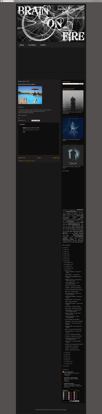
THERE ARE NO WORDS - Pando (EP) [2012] (73, 297)
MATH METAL (76, 226)
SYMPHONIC (69, 240)
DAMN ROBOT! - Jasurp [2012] (72, 274)
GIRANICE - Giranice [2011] (71, 348)
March (67, 359)
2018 (65, 249)
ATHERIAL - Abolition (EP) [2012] (73, 287)
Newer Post (21, 158)
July (66, 352)
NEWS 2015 (65, 229)
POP (76, 229)
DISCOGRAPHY (68, 217)
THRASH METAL (66, 242)
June (66, 354)
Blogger (64, 409)
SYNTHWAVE (80, 240)
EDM (74, 219)
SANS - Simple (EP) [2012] (71, 301)
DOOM (81, 217)
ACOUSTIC (66, 210)
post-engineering (68, 371)
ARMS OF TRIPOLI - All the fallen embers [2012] (73, 314)
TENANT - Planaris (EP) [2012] (72, 349)
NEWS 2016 (69, 229)
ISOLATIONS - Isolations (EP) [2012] (73, 308)
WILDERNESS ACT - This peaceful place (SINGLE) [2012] (73, 311)
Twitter (43, 45)
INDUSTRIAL (65, 224)
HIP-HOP (76, 222)
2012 (65, 260)
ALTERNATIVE (73, 210)
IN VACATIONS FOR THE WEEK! (72, 319)
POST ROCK (78, 233)
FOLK (78, 221)
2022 (65, 247)
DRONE (64, 219)
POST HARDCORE (75, 231)
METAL (74, 227)
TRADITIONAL (72, 242)
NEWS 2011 (65, 228)
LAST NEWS (67, 226)
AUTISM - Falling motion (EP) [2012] (73, 289)
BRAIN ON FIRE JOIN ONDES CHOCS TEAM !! (73, 277)
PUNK (73, 236)
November (68, 264)
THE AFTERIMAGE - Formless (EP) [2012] (73, 332)
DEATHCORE (79, 216)
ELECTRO (77, 220)
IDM (79, 222)
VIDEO (81, 242)
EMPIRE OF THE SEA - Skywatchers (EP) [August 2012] (73, 280)
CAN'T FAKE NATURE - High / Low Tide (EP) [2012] (73, 294)
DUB (67, 219)
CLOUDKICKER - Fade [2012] (71, 346)
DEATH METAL (71, 215)
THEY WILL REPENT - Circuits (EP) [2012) (73, 272)
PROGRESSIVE (78, 235)
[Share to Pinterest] (39, 120)
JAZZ (82, 224)
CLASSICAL (75, 213)
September (68, 268)
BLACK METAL (80, 211)
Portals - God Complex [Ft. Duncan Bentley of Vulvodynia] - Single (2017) (73, 385)
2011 (65, 366)
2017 (65, 251)
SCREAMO (81, 238)
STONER (65, 240)
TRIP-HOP (77, 242)
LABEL (64, 226)
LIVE (71, 226)
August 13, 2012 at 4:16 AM (33, 127)
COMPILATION (66, 214)
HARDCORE (71, 222)
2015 (65, 255)
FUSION (81, 221)
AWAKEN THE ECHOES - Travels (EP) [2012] (73, 304)
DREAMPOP (74, 218)
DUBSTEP (70, 219)
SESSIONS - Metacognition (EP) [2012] (74, 344)
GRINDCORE (65, 222)
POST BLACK (80, 229)
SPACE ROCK (80, 239)
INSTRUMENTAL (74, 224)
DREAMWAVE (80, 218)
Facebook (32, 45)
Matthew (25, 127)
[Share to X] (35, 120)
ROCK (76, 238)
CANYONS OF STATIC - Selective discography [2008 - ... (73, 338)
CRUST (72, 214)
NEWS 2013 (75, 228)
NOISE (73, 229)
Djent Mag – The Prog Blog (71, 377)
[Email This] (32, 120)
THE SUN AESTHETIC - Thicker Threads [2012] (72, 317)
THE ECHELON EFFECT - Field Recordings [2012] (72, 283)
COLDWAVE (81, 213)
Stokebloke (47, 409)
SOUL (76, 239)
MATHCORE (69, 227)
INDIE (82, 222)
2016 (65, 253)
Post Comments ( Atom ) (29, 160)
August (67, 270)
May (66, 356)
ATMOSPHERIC (71, 212)
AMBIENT (79, 210)
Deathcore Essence (69, 383)
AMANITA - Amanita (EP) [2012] (72, 285)
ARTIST (64, 211)
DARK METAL (77, 214)
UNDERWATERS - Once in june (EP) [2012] (73, 327)
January (67, 363)
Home (22, 45)
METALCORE (79, 227)
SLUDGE (72, 239)
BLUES (64, 213)
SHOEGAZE (66, 239)
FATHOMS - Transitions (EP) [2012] (73, 336)
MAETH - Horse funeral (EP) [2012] (73, 329)
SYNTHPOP (74, 240)
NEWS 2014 (80, 228)
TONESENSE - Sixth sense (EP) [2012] (74, 321)
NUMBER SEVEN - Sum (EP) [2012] (73, 299)
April (66, 358)
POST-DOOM (68, 235)
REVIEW (71, 238)
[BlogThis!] (34, 120)
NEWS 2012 (70, 228)
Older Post (56, 158)
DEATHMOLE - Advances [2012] (72, 306)
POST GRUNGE (66, 231)
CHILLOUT (69, 213)
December (68, 262)
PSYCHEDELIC (67, 236)
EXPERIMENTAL (71, 221)
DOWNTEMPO (67, 218)
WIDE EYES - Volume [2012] (71, 291)
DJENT (76, 217)
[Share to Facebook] (37, 120)
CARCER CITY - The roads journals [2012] (73, 324)
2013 (65, 258)
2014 (65, 257)
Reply (24, 131)
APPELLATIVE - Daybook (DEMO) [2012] (73, 342)
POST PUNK (71, 233)
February (67, 361)
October (67, 266)
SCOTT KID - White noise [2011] (72, 334)
